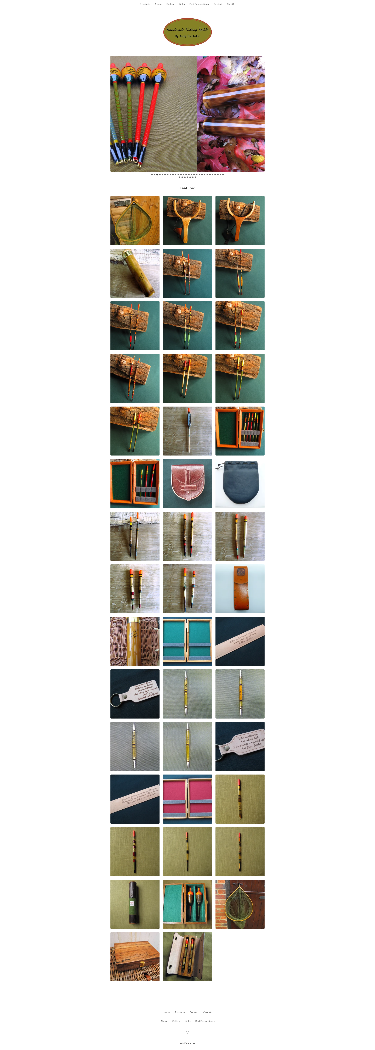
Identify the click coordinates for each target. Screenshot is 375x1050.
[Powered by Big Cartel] (187, 1043)
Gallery (170, 4)
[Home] (187, 32)
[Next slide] (260, 111)
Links (182, 4)
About (158, 4)
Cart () (231, 4)
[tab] (152, 174)
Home (166, 1012)
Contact (217, 4)
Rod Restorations (199, 4)
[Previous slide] (114, 111)
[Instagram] (187, 1032)
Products (145, 4)
